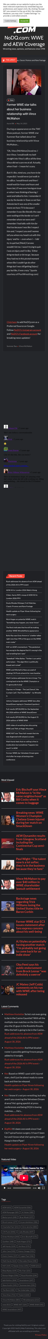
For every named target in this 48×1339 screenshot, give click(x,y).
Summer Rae (12, 346)
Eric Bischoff (29, 1237)
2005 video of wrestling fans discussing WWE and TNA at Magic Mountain (21, 727)
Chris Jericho (29, 1227)
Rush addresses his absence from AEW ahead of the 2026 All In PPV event (24, 583)
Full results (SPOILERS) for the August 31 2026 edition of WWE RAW (22, 718)
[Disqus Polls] (24, 388)
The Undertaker (25, 1290)
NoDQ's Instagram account (27, 330)
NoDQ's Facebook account (24, 333)
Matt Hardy (9, 1261)
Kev (6, 1073)
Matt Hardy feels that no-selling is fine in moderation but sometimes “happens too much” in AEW (22, 744)
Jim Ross (24, 1246)
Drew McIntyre (10, 1237)
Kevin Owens (9, 1256)
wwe (6, 1304)
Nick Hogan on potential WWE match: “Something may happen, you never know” (22, 621)
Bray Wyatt (26, 1217)
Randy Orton (20, 1266)
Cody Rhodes (25, 1232)
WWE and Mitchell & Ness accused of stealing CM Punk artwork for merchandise (23, 671)
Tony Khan (8, 1295)
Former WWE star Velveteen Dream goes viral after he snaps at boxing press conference (22, 756)
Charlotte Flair (10, 1227)
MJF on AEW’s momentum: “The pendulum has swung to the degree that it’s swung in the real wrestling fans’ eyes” (24, 650)
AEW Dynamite (22, 1207)
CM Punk (8, 1232)
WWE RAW (36, 1304)
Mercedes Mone (27, 1261)
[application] (24, 1178)
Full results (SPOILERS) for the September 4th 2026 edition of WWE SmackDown (22, 710)
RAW (35, 1266)
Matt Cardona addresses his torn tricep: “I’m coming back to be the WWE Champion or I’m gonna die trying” (23, 681)
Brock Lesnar (9, 1222)
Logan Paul (27, 1256)
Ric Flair (24, 1271)
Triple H (23, 1295)
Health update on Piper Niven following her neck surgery (23, 613)
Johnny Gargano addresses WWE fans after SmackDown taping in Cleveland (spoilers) (23, 702)
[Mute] (39, 1188)
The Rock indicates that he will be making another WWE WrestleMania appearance (22, 629)
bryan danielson (29, 1222)
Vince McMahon (25, 346)
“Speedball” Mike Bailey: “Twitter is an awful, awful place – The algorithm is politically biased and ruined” (23, 661)
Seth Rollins (9, 1280)
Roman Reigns (10, 1275)
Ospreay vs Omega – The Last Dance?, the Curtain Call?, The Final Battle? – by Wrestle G (23, 692)
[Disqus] (24, 456)
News (12, 100)
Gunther (8, 1241)
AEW (6, 1207)
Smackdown (26, 1280)
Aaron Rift (10, 124)
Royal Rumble (29, 1275)
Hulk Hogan (24, 1241)
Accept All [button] (24, 21)
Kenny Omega (26, 1251)
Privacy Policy (41, 1335)
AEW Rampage (10, 1212)
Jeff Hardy (8, 1246)
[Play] (4, 1188)
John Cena (8, 1251)
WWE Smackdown (12, 1309)
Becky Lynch (9, 1217)
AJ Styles (27, 1212)
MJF (6, 1266)
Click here (12, 322)
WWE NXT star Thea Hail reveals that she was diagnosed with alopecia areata (22, 735)
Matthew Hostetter (14, 1014)
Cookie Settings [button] (10, 21)
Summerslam (27, 1285)
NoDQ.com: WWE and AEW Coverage (24, 40)
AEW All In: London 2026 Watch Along (21, 590)
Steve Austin (9, 1285)
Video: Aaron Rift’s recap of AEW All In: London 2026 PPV (22, 596)
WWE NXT (20, 1304)
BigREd (8, 1128)
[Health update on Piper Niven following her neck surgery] (40, 60)
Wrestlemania (31, 1300)
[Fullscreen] (43, 1188)
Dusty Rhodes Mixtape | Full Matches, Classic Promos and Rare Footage (21, 604)
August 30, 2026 (12, 1041)
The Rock (8, 1290)
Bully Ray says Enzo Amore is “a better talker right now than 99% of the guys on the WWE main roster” (23, 638)
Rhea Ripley (9, 1271)
